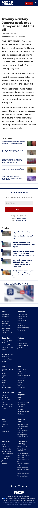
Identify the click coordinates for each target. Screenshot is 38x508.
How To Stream (22, 369)
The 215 (20, 409)
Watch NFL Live (22, 447)
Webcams (20, 380)
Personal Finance (7, 429)
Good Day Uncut (7, 359)
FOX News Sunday (7, 333)
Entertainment (8, 392)
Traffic (4, 349)
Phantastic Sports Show (7, 370)
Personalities (6, 456)
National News (6, 328)
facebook (11, 486)
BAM (19, 400)
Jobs (3, 461)
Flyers (3, 378)
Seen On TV (5, 357)
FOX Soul (20, 383)
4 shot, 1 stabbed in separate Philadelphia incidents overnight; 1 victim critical (12, 178)
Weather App (21, 330)
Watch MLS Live (22, 476)
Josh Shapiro (21, 348)
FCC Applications (7, 451)
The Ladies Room (23, 412)
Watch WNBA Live (23, 474)
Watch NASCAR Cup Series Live (23, 456)
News (15, 33)
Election (19, 341)
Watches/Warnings (23, 328)
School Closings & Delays (23, 317)
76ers (3, 383)
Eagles (4, 375)
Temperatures (21, 325)
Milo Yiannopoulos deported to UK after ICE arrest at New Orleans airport (13, 151)
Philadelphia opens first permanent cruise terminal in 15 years (23, 245)
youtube (22, 486)
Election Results (22, 343)
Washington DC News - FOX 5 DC (22, 435)
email (26, 486)
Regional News (21, 420)
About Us (6, 441)
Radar (19, 323)
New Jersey (5, 321)
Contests (4, 395)
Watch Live (29, 3)
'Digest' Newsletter (8, 347)
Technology (5, 431)
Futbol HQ (5, 373)
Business (4, 422)
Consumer (5, 424)
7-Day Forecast (22, 314)
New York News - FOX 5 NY (22, 431)
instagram (19, 486)
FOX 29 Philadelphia (7, 33)
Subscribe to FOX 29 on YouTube (16, 284)
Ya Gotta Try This (7, 354)
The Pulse (20, 414)
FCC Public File (6, 449)
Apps (3, 444)
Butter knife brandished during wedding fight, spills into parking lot (13, 168)
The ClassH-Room (7, 400)
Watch (20, 366)
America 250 (5, 314)
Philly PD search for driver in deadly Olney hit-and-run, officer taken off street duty (23, 253)
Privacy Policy (21, 219)
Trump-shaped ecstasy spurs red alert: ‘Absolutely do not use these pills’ (13, 142)
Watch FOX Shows (7, 404)
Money (5, 419)
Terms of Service (20, 220)
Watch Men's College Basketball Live (23, 463)
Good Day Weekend (8, 345)
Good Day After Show (6, 341)
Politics (20, 338)
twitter (15, 486)
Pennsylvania (6, 319)
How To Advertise (7, 454)
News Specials (22, 378)
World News (5, 330)
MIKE (19, 397)
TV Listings (5, 458)
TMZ (3, 402)
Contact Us (5, 447)
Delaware (5, 323)
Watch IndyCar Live (23, 459)
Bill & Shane (21, 404)
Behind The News (23, 402)
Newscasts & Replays (21, 372)
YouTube (20, 385)
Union (3, 385)
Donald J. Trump (22, 345)
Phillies (4, 380)
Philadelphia (5, 316)
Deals (3, 426)
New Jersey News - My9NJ (23, 427)
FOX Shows (5, 397)
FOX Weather (21, 321)
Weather (21, 311)
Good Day (6, 338)
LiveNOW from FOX (23, 375)
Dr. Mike (4, 361)
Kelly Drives (21, 407)
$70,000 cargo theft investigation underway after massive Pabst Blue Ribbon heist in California (12, 160)
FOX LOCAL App (22, 424)
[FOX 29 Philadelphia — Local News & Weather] (7, 3)
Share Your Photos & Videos (7, 408)
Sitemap (4, 463)
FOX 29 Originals (21, 393)
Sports (4, 366)
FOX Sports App (6, 387)
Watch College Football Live (22, 450)
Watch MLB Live (22, 453)
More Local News (7, 326)
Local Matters (21, 387)
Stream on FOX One (22, 442)
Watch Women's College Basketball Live (23, 469)
